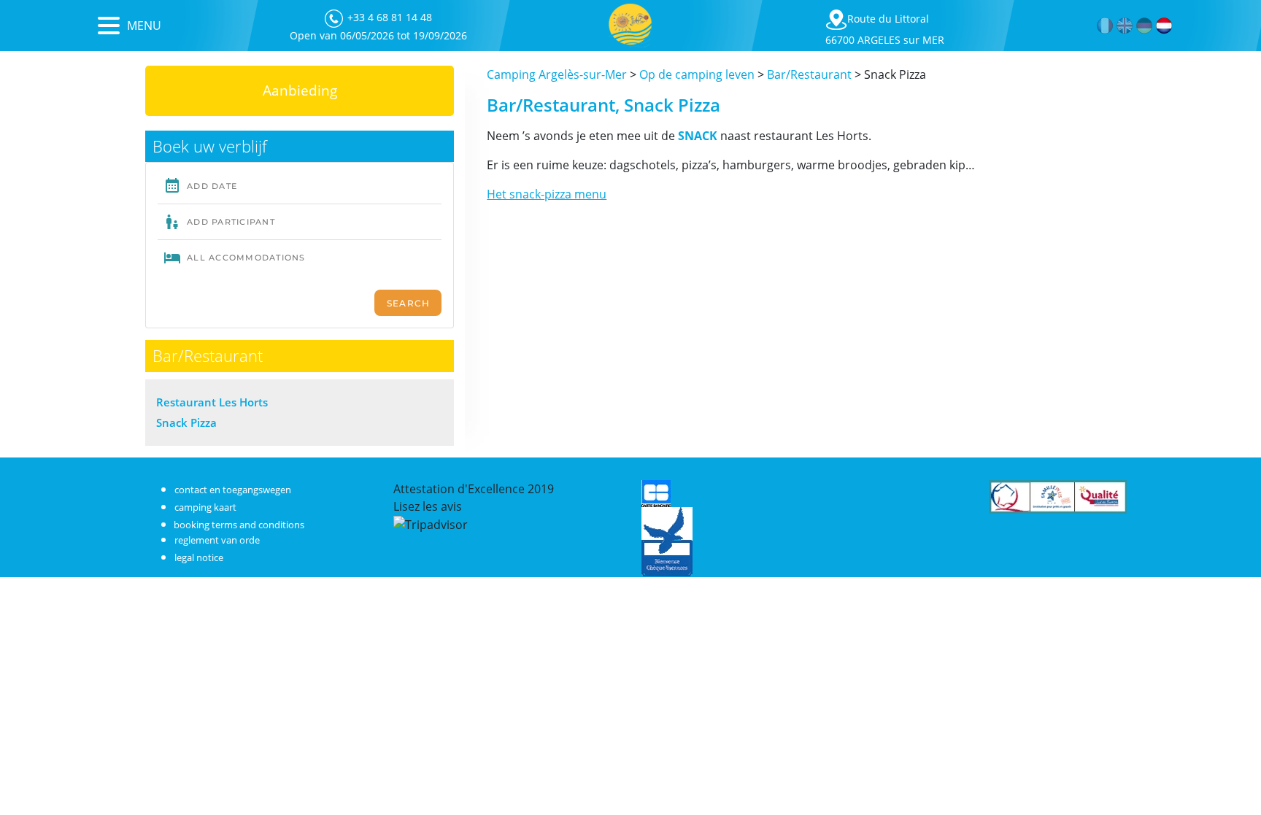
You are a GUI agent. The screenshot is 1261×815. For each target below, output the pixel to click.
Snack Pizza (186, 422)
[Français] (1105, 26)
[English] (1125, 26)
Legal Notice (198, 557)
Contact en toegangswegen (232, 489)
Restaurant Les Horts (212, 402)
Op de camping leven (697, 74)
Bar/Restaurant (809, 74)
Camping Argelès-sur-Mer (557, 74)
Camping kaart (205, 507)
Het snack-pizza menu (546, 194)
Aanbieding (300, 90)
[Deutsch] (1144, 26)
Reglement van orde (217, 539)
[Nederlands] (1164, 26)
